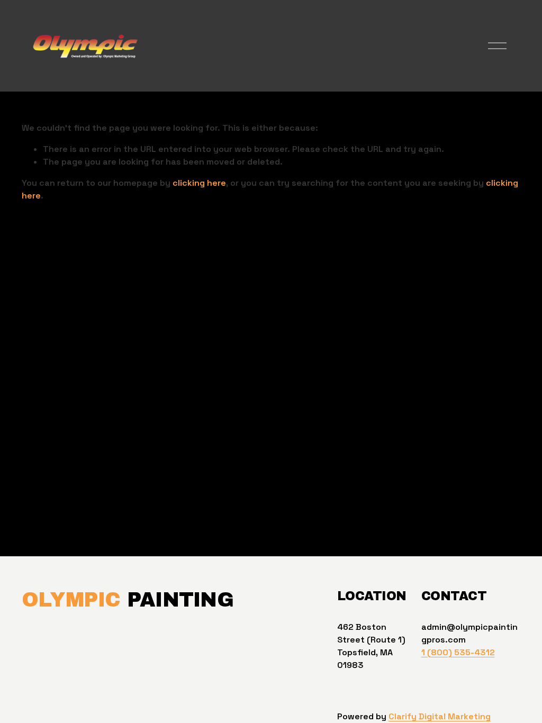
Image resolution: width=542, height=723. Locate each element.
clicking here (199, 182)
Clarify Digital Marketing (440, 716)
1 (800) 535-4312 (458, 652)
